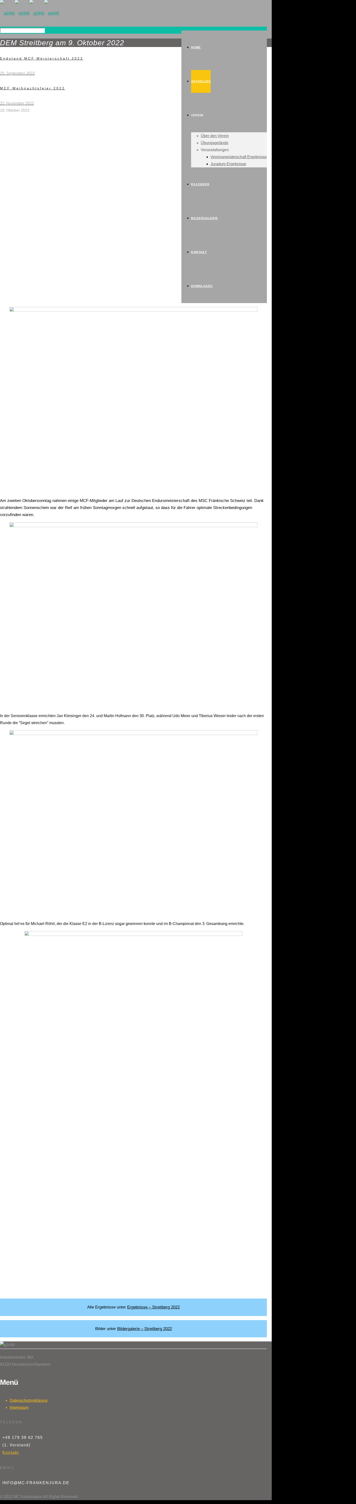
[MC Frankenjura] (29, 13)
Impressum (19, 1407)
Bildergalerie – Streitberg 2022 (144, 1328)
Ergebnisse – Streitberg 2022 (153, 1307)
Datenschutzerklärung (28, 1400)
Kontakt (10, 1452)
